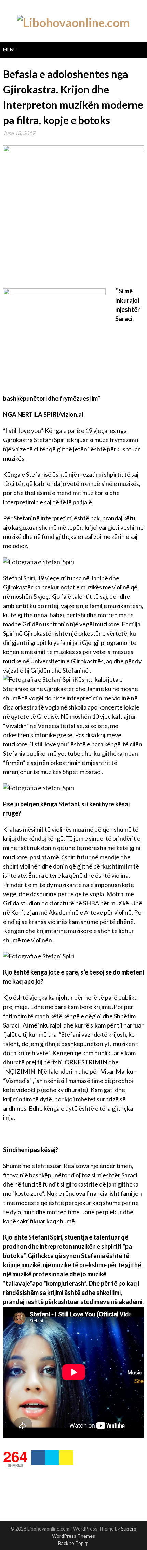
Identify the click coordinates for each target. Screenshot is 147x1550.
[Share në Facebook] (38, 1457)
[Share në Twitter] (52, 1457)
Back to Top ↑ (73, 1543)
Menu (10, 49)
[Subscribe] (66, 1457)
